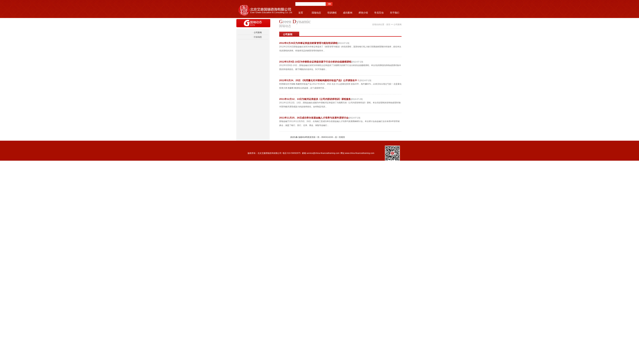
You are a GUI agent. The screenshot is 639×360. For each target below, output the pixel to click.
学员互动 (379, 13)
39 (322, 137)
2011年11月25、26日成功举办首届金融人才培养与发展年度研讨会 (313, 117)
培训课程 (332, 13)
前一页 (316, 137)
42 (329, 137)
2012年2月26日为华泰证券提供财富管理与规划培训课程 (308, 43)
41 (327, 137)
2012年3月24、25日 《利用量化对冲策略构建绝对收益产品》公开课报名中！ (319, 80)
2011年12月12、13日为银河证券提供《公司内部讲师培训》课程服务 (315, 99)
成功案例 (347, 13)
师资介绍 (363, 13)
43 (332, 137)
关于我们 (394, 13)
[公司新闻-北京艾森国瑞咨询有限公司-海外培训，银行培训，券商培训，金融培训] (264, 9)
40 (325, 137)
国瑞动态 (316, 13)
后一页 (338, 137)
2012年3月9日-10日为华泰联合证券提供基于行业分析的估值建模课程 (315, 61)
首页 (300, 13)
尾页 (343, 137)
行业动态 (258, 37)
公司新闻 (258, 32)
